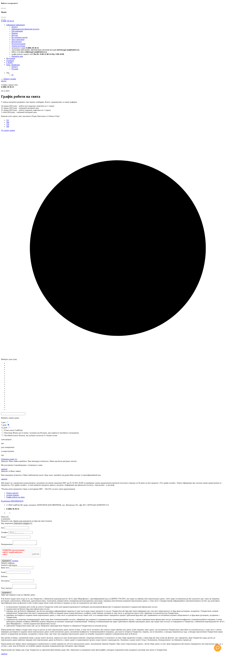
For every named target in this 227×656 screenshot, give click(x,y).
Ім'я (2, 528)
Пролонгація (17, 42)
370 (7, 124)
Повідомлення (6, 544)
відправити (6, 561)
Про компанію (17, 31)
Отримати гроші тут (9, 459)
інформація (10, 25)
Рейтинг (4, 576)
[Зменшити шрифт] (5, 17)
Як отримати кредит (20, 37)
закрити (4, 469)
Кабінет (7, 79)
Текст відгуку (6, 588)
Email (3, 537)
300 (7, 126)
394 (7, 122)
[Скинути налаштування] (2, 19)
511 (7, 120)
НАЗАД (15, 27)
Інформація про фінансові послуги (25, 29)
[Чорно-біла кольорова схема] (2, 8)
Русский (15, 69)
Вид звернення (7, 523)
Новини (15, 33)
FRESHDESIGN (12, 501)
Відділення (10, 58)
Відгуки (15, 35)
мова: (13, 65)
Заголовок (5, 581)
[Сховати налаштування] (5, 19)
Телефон (4, 532)
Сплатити (10, 60)
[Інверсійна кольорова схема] (5, 8)
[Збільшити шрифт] (2, 17)
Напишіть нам (17, 56)
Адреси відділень (18, 46)
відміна (15, 561)
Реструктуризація (18, 44)
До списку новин (8, 130)
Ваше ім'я (5, 568)
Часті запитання (18, 40)
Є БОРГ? (9, 63)
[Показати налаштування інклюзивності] (2, 79)
